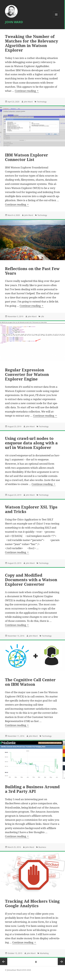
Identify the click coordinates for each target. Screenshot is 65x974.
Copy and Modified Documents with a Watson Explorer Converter (31, 579)
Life (42, 316)
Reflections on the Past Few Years (32, 271)
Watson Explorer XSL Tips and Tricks (31, 509)
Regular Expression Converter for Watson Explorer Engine (27, 374)
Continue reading (27, 91)
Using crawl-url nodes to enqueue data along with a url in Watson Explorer (31, 443)
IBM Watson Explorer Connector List (26, 157)
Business (42, 847)
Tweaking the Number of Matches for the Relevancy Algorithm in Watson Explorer (31, 43)
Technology (42, 101)
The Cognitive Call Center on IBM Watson (30, 682)
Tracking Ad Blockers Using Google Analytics (32, 903)
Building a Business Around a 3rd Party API (32, 789)
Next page (61, 961)
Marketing (44, 953)
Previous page (3, 961)
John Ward (14, 22)
